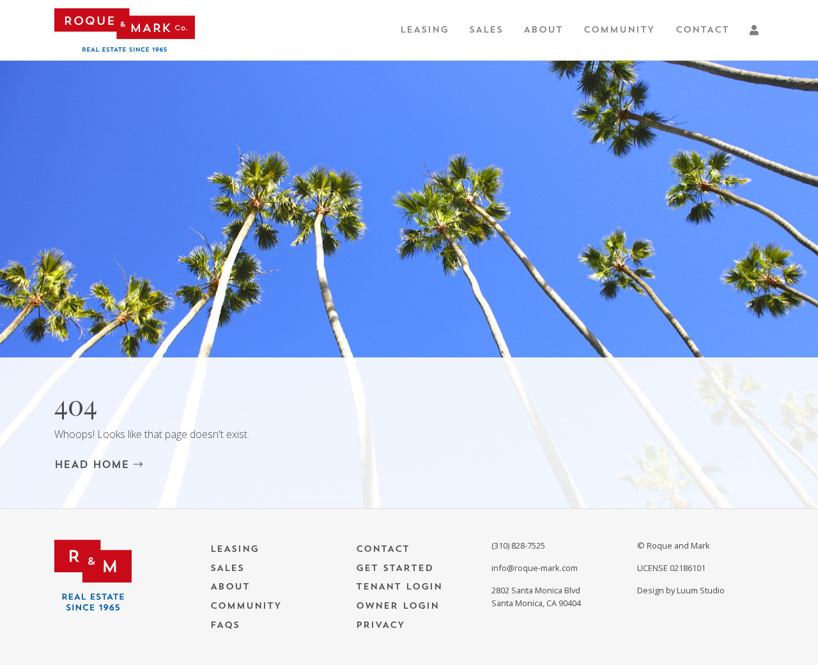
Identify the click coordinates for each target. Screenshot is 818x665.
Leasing (424, 30)
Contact (702, 30)
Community (619, 30)
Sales (486, 30)
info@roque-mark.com (534, 568)
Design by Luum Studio (681, 590)
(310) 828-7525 (518, 545)
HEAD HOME (94, 465)
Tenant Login (399, 586)
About (543, 30)
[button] (757, 30)
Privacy (380, 625)
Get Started (394, 568)
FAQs (225, 625)
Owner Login (397, 606)
